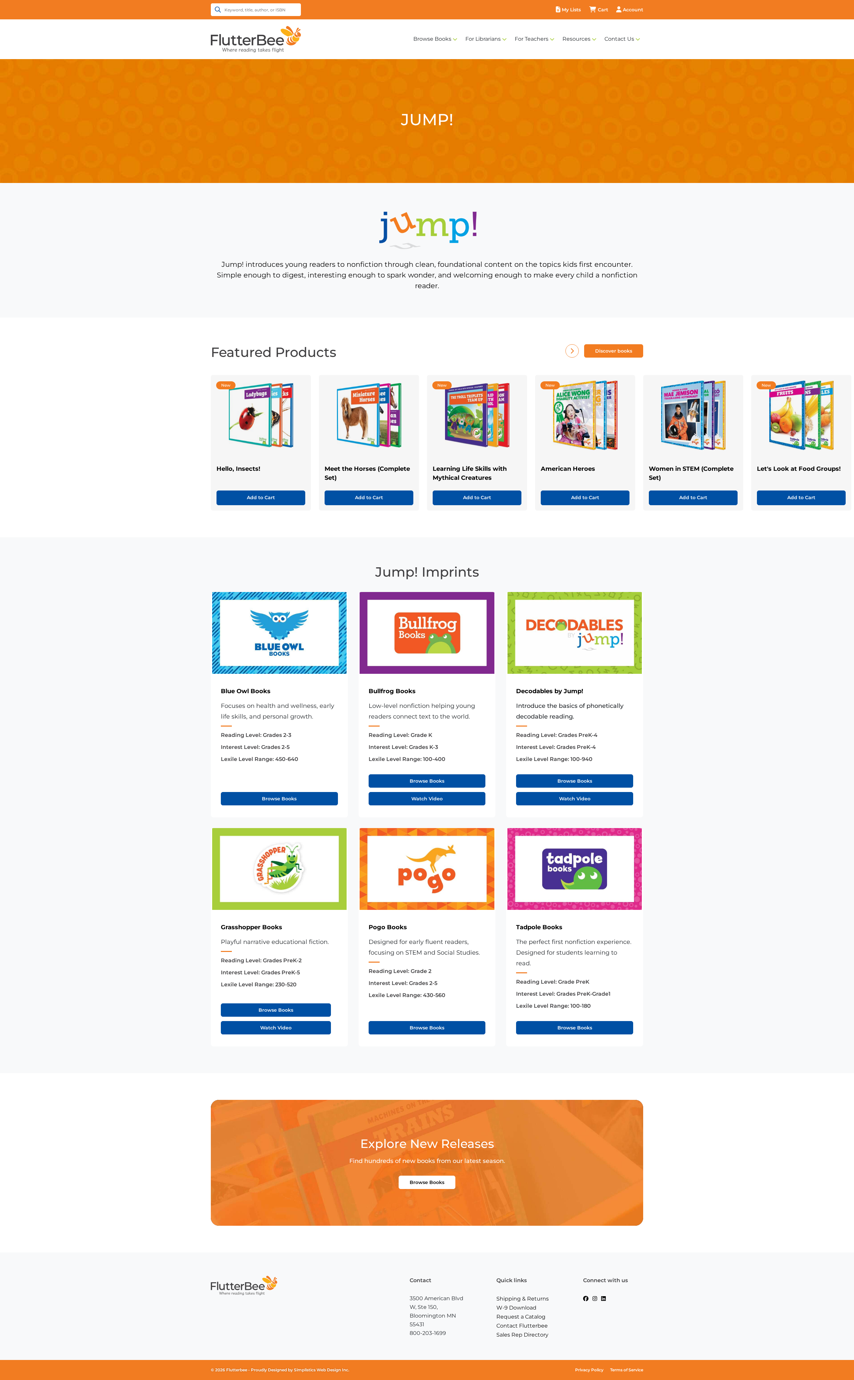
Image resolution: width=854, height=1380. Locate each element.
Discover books (613, 351)
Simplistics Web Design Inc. (321, 1369)
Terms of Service (626, 1369)
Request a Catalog (520, 1317)
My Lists (571, 10)
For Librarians (483, 39)
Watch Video (427, 799)
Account (633, 10)
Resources (576, 39)
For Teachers (531, 39)
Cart (603, 10)
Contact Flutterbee (522, 1326)
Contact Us (619, 39)
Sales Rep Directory (522, 1335)
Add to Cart (261, 498)
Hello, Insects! (238, 468)
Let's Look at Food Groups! (799, 468)
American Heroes (568, 468)
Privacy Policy (589, 1369)
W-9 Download (516, 1308)
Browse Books (432, 39)
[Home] (256, 38)
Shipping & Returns (522, 1299)
